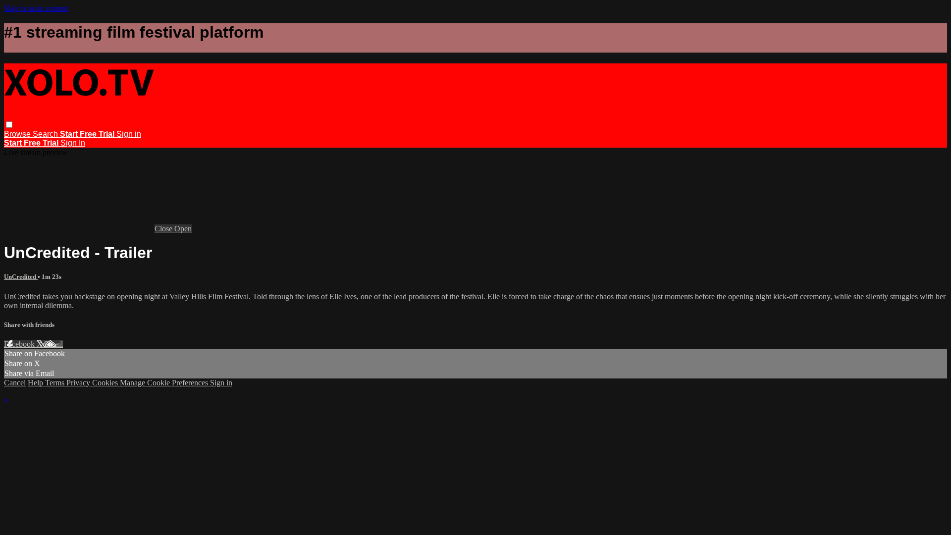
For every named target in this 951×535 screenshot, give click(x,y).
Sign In (72, 143)
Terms (55, 382)
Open (183, 228)
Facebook (20, 344)
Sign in (128, 134)
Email (54, 344)
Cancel (15, 382)
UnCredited (21, 276)
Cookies (106, 382)
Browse (18, 134)
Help (36, 382)
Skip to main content (36, 8)
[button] (9, 124)
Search (46, 134)
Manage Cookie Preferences (165, 382)
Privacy (79, 382)
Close (164, 228)
